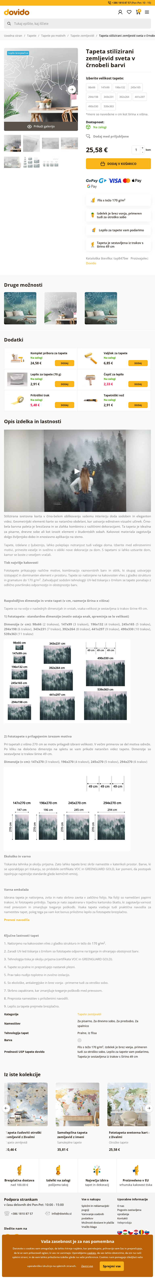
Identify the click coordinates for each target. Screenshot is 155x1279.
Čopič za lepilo (114, 374)
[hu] (125, 1232)
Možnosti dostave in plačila (98, 1222)
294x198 (93, 97)
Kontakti (122, 1218)
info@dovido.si (61, 1213)
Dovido (91, 263)
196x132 (120, 87)
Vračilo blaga (89, 1227)
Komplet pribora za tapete (48, 353)
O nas (120, 1206)
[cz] (131, 1232)
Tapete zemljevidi (82, 35)
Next (72, 89)
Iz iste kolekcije (22, 1074)
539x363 (109, 106)
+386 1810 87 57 (21, 1213)
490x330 (93, 106)
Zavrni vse (87, 1266)
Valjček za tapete (115, 353)
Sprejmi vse (112, 1266)
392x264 (124, 97)
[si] (147, 1232)
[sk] (120, 1232)
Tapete (31, 35)
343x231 (109, 97)
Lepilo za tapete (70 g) (45, 374)
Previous (6, 1108)
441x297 (140, 97)
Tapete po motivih (53, 35)
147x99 (105, 87)
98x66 (91, 87)
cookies (91, 1253)
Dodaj (64, 363)
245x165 (135, 87)
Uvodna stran (13, 35)
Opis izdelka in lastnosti (32, 421)
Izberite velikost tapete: (105, 78)
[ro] (142, 1232)
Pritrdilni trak (39, 395)
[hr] (136, 1232)
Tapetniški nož (114, 395)
